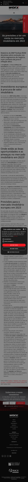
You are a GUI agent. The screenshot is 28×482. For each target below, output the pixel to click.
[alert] (14, 241)
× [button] (25, 229)
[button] (14, 252)
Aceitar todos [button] (14, 245)
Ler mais (15, 236)
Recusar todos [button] (14, 248)
